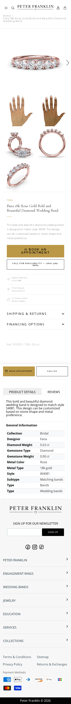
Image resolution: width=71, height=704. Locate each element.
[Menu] (6, 8)
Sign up (53, 532)
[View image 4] (19, 143)
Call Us (52, 371)
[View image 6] (19, 176)
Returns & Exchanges (52, 664)
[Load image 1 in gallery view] (35, 61)
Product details (22, 392)
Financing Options (26, 324)
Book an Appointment (35, 251)
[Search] (14, 8)
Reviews (54, 392)
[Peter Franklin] (35, 7)
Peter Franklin (30, 701)
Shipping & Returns (27, 314)
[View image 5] (52, 143)
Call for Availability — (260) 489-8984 (35, 264)
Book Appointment (21, 371)
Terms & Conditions (17, 657)
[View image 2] (19, 110)
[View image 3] (52, 110)
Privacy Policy (12, 664)
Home (7, 15)
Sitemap (43, 657)
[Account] (58, 8)
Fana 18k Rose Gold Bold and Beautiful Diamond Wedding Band (34, 19)
